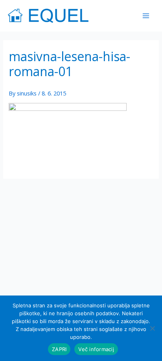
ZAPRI (59, 349)
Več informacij (96, 349)
